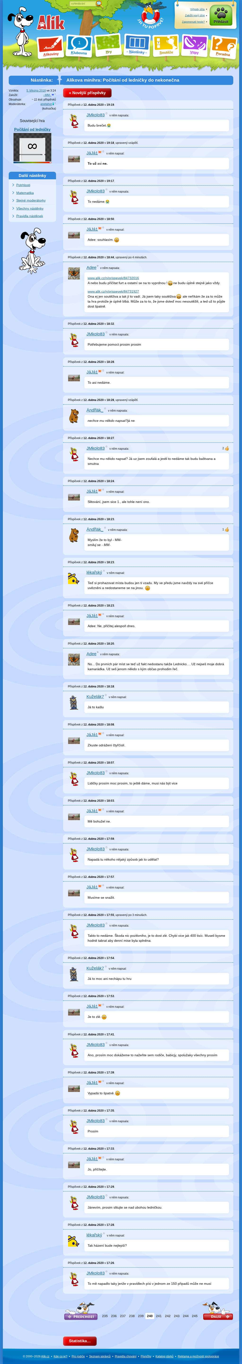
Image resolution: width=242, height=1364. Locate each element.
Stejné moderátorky (31, 200)
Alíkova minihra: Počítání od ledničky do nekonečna (122, 80)
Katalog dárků (164, 1356)
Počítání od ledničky (32, 130)
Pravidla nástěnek (29, 216)
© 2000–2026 (36, 1356)
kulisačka (49, 108)
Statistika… (80, 1341)
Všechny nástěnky (29, 208)
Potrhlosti (23, 185)
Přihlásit (221, 22)
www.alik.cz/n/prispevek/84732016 (113, 278)
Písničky (146, 1356)
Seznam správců (100, 1356)
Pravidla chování (125, 1356)
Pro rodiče (78, 1356)
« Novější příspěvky (87, 93)
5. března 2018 (36, 90)
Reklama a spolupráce (198, 1356)
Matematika (25, 193)
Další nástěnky (32, 175)
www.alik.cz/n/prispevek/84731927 (113, 291)
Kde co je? (60, 1356)
